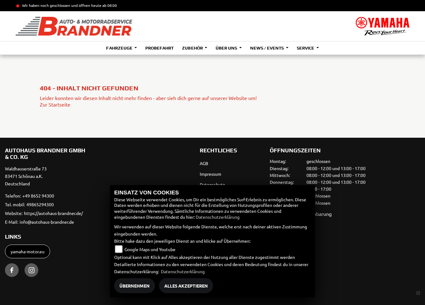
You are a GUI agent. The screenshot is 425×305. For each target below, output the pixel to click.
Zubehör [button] (192, 47)
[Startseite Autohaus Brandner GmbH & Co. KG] (382, 26)
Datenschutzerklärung (218, 217)
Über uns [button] (227, 47)
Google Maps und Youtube (149, 249)
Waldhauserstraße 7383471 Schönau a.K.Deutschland (26, 176)
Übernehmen (134, 285)
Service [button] (306, 47)
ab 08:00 (109, 5)
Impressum (210, 174)
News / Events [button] (267, 47)
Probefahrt (159, 47)
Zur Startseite (55, 104)
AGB (204, 163)
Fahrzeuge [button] (119, 47)
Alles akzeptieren (186, 285)
